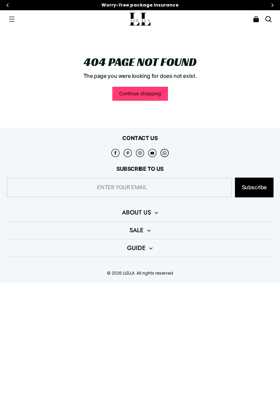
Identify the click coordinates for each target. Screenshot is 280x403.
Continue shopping (140, 93)
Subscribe (254, 187)
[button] (11, 19)
